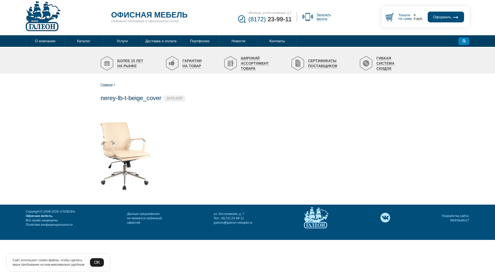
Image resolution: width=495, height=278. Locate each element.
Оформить (442, 17)
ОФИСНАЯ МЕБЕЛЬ (149, 15)
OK (97, 262)
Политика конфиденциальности (49, 225)
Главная (107, 84)
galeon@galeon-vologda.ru (233, 222)
